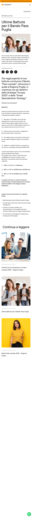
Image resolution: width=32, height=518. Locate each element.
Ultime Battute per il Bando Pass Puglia (15, 25)
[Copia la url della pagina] (3, 71)
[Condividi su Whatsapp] (11, 71)
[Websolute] (7, 5)
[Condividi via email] (15, 71)
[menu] (30, 4)
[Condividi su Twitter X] (7, 71)
